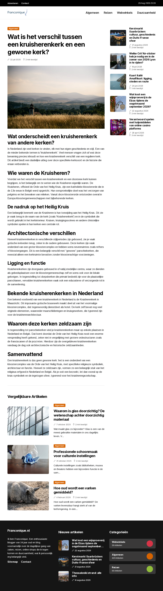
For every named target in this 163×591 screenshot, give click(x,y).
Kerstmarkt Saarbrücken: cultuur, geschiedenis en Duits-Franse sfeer (142, 34)
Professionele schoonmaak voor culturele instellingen (76, 454)
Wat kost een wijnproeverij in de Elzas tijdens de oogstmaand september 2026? (140, 100)
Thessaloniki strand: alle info (86, 574)
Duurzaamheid (146, 12)
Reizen (108, 12)
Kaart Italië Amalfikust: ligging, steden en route (140, 78)
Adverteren (12, 3)
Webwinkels (124, 12)
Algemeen (92, 12)
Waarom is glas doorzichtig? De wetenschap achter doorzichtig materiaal (79, 415)
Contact (25, 3)
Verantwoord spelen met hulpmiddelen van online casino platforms (141, 124)
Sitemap (12, 561)
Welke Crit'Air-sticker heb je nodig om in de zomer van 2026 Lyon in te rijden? (142, 58)
